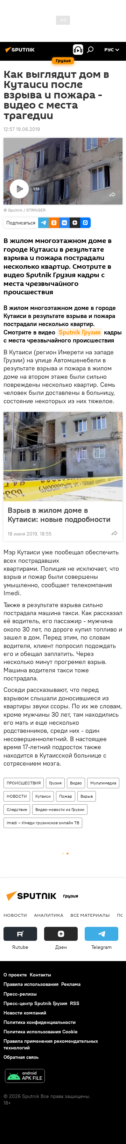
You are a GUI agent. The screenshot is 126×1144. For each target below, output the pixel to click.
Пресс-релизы (20, 994)
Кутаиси (43, 796)
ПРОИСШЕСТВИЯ (24, 782)
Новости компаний (25, 1013)
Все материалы (90, 915)
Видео (76, 782)
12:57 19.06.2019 (22, 129)
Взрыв (86, 796)
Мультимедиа (103, 782)
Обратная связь (21, 1057)
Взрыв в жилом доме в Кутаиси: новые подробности (59, 514)
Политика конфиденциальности (40, 1022)
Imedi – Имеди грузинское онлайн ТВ (43, 822)
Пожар (65, 796)
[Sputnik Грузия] (21, 52)
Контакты (40, 975)
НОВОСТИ (17, 796)
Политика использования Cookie (41, 1031)
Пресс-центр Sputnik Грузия (35, 1003)
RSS (74, 1003)
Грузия (55, 782)
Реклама (70, 984)
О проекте (15, 975)
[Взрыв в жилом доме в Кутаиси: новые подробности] (63, 456)
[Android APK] (25, 1077)
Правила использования (31, 984)
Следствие (17, 809)
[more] (114, 533)
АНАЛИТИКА (48, 915)
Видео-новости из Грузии (59, 809)
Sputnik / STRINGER (27, 210)
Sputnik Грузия (79, 332)
